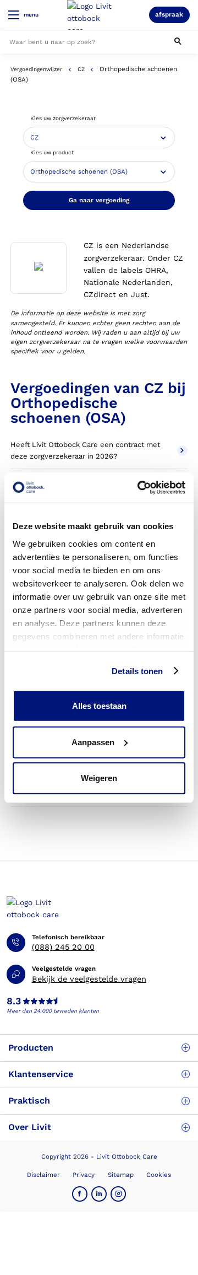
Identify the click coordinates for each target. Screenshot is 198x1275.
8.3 (14, 1002)
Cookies (158, 1175)
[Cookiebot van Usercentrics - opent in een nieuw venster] (139, 487)
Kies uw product (52, 152)
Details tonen (137, 670)
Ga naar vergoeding (99, 200)
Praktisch (29, 1100)
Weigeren (99, 778)
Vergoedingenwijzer (36, 69)
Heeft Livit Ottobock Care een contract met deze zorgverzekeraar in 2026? (85, 450)
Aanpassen (93, 741)
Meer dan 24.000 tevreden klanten (53, 1011)
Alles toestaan (99, 706)
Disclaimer (43, 1175)
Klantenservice (40, 1074)
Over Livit (29, 1127)
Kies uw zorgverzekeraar (63, 118)
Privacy (84, 1175)
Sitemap (121, 1175)
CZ (81, 69)
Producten (30, 1047)
